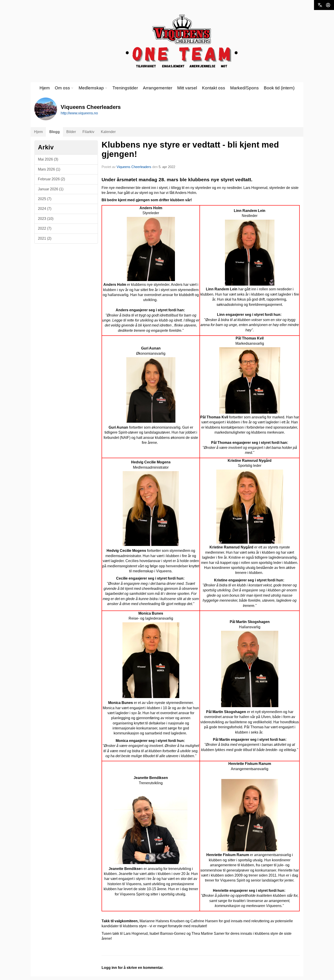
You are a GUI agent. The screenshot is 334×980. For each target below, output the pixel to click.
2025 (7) (44, 199)
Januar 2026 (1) (50, 189)
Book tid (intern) (279, 87)
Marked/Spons (244, 87)
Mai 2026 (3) (48, 159)
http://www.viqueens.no (79, 113)
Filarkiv (88, 132)
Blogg (54, 132)
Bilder (71, 132)
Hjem (45, 87)
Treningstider (125, 87)
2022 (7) (44, 228)
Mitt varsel (187, 87)
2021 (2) (44, 238)
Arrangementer (157, 87)
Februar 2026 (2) (51, 179)
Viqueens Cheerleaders (134, 167)
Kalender (108, 132)
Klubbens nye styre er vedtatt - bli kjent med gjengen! (190, 149)
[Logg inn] (328, 5)
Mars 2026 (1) (49, 169)
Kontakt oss (213, 87)
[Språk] (320, 5)
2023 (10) (45, 219)
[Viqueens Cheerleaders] (181, 41)
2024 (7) (44, 209)
